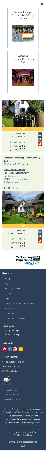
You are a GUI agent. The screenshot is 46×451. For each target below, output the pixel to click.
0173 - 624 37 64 (12, 366)
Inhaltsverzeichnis (12, 288)
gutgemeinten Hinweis (20, 415)
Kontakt (8, 293)
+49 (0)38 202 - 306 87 (14, 362)
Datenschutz (10, 313)
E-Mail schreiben (12, 371)
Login (7, 298)
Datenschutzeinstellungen (16, 318)
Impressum (9, 308)
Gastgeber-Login (12, 330)
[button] (4, 349)
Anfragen (9, 278)
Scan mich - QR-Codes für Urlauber (19, 303)
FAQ (6, 283)
